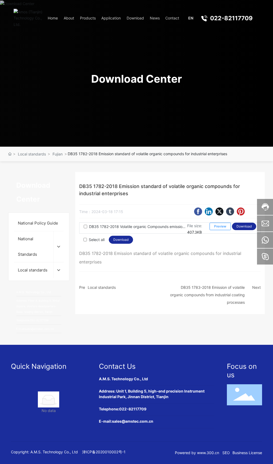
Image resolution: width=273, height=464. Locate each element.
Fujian (58, 154)
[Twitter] (219, 211)
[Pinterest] (241, 211)
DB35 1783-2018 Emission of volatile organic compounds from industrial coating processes (207, 295)
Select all (97, 239)
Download (244, 226)
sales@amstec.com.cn (132, 421)
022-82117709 (231, 18)
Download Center (136, 78)
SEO (226, 452)
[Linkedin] (209, 211)
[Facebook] (198, 211)
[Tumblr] (230, 211)
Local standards (32, 154)
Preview (220, 226)
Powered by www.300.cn (197, 452)
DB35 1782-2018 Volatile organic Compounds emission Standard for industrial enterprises (138, 226)
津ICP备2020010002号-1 (104, 452)
